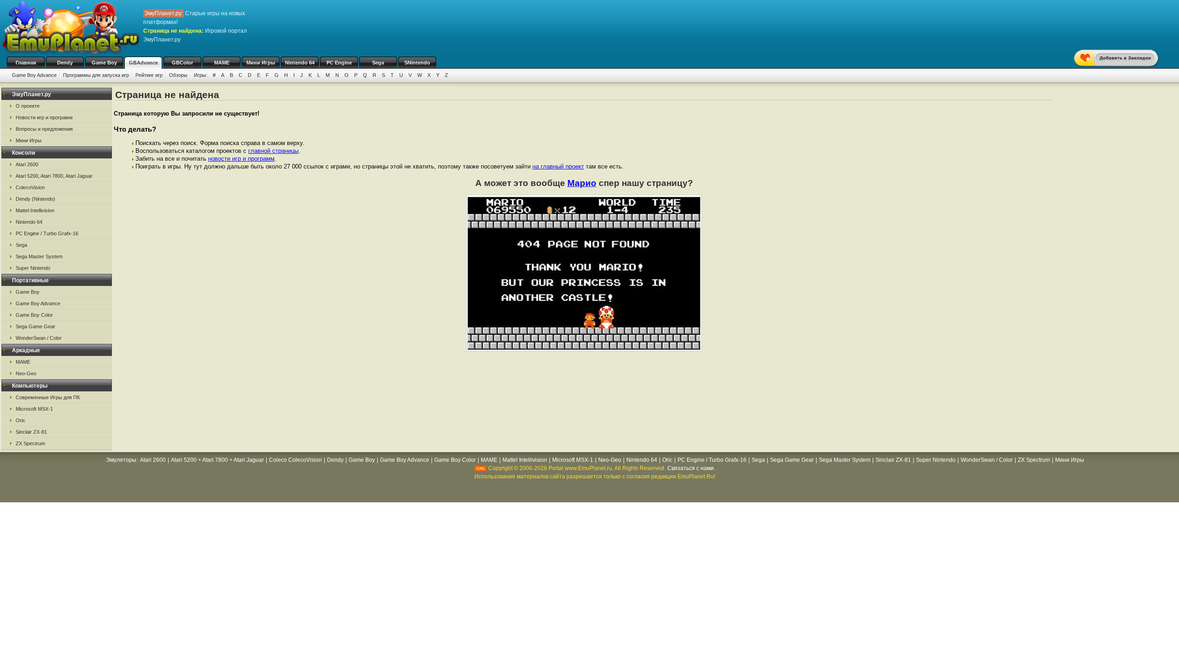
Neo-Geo (26, 373)
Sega (378, 62)
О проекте (28, 106)
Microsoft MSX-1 (34, 409)
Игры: (200, 75)
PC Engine (339, 62)
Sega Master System (39, 256)
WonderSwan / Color (39, 338)
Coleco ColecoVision (295, 460)
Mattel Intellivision (35, 210)
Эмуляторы (121, 460)
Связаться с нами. (691, 468)
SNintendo (417, 62)
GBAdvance (143, 62)
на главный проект (558, 166)
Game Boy (104, 62)
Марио (581, 183)
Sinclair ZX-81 (31, 432)
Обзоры (178, 75)
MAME (221, 62)
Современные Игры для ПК (48, 397)
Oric (20, 420)
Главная (26, 62)
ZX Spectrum (30, 443)
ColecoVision (30, 187)
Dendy (65, 62)
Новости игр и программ (44, 117)
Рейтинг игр (149, 75)
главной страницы (273, 150)
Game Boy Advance (34, 75)
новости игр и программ (241, 158)
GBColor (182, 62)
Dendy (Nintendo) (35, 199)
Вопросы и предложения (44, 129)
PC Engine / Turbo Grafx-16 (47, 233)
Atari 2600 (27, 164)
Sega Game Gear (35, 326)
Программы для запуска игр (96, 75)
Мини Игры (260, 62)
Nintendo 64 (300, 62)
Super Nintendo (33, 268)
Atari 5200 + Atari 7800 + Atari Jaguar (217, 460)
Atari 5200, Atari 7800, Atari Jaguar (54, 176)
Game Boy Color (34, 315)
